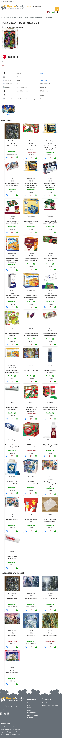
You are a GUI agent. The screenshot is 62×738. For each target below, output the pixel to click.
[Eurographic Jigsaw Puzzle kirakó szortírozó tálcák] (26, 308)
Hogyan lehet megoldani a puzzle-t (10, 734)
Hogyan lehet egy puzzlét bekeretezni (11, 732)
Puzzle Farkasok (29, 17)
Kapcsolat (30, 717)
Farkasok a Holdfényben (49, 598)
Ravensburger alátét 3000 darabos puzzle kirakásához (50, 148)
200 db (12, 670)
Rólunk (29, 710)
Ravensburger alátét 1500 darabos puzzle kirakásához (31, 185)
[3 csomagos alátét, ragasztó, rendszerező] (7, 382)
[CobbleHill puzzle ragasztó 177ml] (7, 493)
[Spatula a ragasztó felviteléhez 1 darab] (45, 531)
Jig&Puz (12, 290)
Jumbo (31, 141)
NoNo (31, 328)
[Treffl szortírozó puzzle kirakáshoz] (7, 345)
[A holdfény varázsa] (26, 610)
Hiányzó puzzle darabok (7, 727)
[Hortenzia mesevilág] (7, 531)
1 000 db (13, 17)
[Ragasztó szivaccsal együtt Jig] (45, 382)
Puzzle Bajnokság (32, 715)
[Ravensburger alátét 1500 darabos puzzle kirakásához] (26, 195)
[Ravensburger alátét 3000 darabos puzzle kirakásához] (45, 158)
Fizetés (29, 707)
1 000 (41, 73)
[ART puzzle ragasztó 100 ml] (45, 456)
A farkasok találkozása (50, 635)
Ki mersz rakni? (12, 146)
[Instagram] (8, 714)
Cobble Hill (12, 477)
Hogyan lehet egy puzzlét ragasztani (10, 729)
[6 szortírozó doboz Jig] (26, 382)
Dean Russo (43, 80)
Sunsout (31, 630)
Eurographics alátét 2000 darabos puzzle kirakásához (12, 260)
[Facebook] (1, 714)
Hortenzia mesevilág (12, 519)
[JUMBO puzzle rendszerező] (26, 456)
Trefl (12, 178)
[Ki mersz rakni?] (7, 157)
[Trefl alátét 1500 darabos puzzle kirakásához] (45, 345)
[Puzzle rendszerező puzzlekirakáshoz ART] (45, 233)
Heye (20, 17)
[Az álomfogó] (7, 647)
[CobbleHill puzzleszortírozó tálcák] (26, 493)
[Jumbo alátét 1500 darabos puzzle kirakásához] (26, 419)
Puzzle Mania (5, 17)
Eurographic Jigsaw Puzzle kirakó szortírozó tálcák (31, 297)
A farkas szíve (31, 635)
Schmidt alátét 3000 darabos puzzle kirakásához (50, 185)
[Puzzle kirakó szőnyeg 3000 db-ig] (45, 270)
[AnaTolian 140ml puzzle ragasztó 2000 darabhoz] (45, 419)
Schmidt (50, 178)
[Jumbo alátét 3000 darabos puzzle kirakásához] (26, 158)
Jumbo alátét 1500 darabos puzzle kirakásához (31, 409)
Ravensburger (50, 141)
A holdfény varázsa (31, 598)
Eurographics (12, 253)
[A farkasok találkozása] (45, 647)
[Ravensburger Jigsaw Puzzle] (26, 233)
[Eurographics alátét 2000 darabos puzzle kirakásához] (7, 270)
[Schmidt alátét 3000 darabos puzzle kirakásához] (45, 195)
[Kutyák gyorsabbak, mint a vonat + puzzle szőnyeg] (45, 494)
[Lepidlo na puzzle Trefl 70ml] (26, 531)
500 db (50, 633)
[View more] (31, 132)
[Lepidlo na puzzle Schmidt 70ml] (7, 568)
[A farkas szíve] (26, 647)
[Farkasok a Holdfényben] (45, 610)
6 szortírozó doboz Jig (31, 370)
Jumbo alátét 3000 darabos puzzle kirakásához (31, 148)
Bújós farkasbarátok (12, 672)
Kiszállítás (30, 705)
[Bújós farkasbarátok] (7, 684)
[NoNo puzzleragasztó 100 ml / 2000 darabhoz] (26, 345)
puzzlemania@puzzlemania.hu (9, 707)
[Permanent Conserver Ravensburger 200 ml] (7, 456)
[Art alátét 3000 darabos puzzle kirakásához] (7, 233)
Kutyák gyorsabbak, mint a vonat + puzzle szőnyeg (50, 484)
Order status (30, 703)
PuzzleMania (12, 141)
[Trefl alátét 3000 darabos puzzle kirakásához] (7, 195)
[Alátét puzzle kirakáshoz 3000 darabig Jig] (7, 307)
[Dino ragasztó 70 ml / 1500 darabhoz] (7, 419)
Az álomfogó (12, 635)
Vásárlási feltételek (32, 712)
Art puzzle (12, 216)
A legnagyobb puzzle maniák (50, 705)
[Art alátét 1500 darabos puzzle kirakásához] (26, 270)
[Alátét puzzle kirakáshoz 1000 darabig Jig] (45, 307)
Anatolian (50, 253)
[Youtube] (4, 714)
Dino (12, 402)
